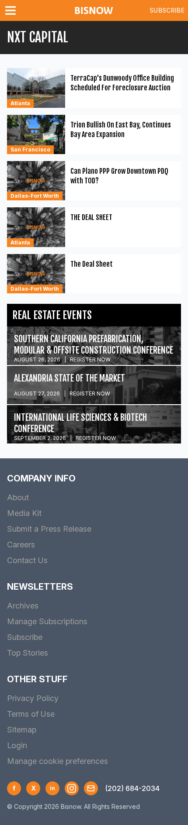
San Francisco (30, 149)
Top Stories (27, 652)
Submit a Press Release (49, 528)
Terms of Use (31, 713)
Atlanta (20, 103)
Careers (21, 544)
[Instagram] (72, 788)
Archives (22, 605)
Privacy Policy (33, 698)
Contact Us (27, 560)
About (18, 497)
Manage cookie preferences (57, 761)
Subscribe (167, 10)
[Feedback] (91, 788)
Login (17, 745)
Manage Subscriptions (47, 621)
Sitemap (21, 729)
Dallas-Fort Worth (34, 195)
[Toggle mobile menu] (12, 10)
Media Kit (24, 513)
